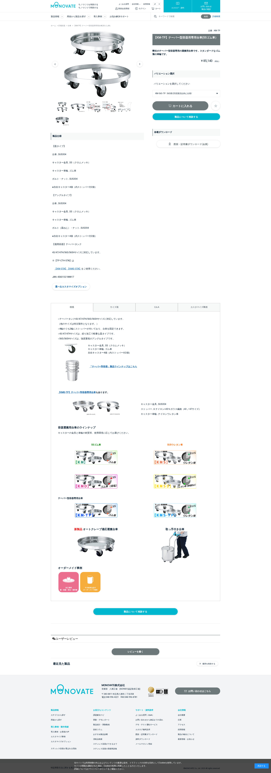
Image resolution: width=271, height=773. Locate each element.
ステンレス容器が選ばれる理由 (64, 749)
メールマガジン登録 (144, 744)
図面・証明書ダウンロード (147, 734)
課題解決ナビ (98, 715)
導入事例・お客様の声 (60, 732)
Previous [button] (55, 64)
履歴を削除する (208, 664)
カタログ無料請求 (143, 729)
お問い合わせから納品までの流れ (149, 720)
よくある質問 (124, 4)
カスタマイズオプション (61, 741)
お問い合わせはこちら (199, 691)
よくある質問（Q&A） (145, 715)
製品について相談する (186, 117)
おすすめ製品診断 (100, 734)
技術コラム (97, 729)
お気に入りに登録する (215, 105)
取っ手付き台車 (175, 529)
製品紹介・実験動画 (101, 725)
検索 (206, 16)
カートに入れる (182, 106)
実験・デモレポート (101, 720)
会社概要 (181, 715)
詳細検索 (216, 16)
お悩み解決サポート (119, 16)
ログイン (142, 8)
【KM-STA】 (60, 268)
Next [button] (140, 64)
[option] (97, 64)
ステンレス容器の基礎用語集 (105, 749)
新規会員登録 (123, 8)
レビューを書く (135, 651)
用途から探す (56, 720)
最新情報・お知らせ (186, 739)
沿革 (180, 720)
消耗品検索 (97, 739)
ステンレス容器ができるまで (105, 744)
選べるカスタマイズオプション (71, 286)
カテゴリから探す (58, 715)
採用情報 (146, 4)
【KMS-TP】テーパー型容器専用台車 (77, 392)
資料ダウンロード (143, 739)
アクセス (181, 725)
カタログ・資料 (177, 8)
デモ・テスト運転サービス (147, 725)
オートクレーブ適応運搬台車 (100, 529)
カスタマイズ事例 (58, 737)
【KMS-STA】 (74, 268)
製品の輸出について (186, 734)
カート (158, 8)
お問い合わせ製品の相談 (206, 7)
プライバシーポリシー (98, 769)
